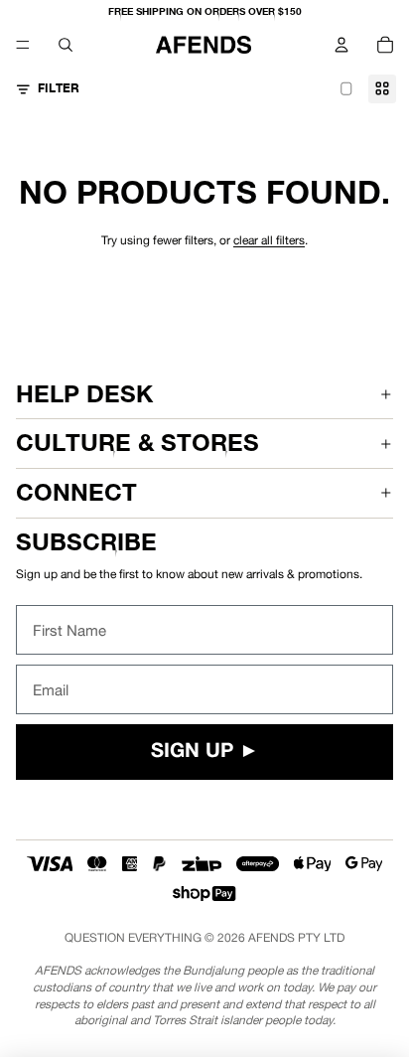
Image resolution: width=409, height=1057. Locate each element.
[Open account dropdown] (341, 45)
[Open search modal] (65, 45)
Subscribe (86, 542)
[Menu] (23, 45)
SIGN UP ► (205, 752)
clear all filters (269, 240)
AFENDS (271, 938)
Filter (58, 87)
